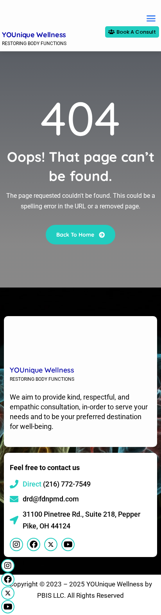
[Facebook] (7, 579)
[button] (150, 18)
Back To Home (76, 234)
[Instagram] (7, 565)
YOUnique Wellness (34, 34)
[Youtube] (7, 606)
